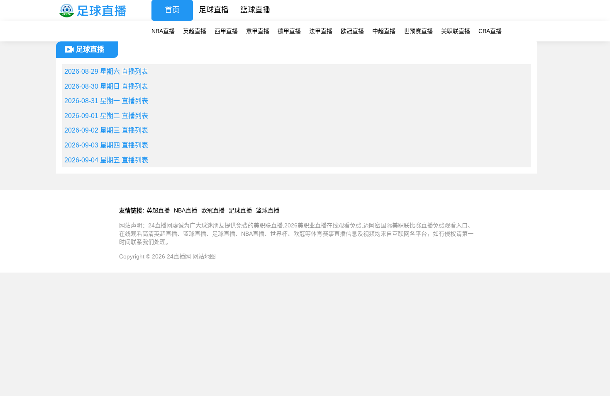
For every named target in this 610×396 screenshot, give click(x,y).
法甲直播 (320, 31)
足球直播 (214, 10)
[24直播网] (93, 18)
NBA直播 (163, 31)
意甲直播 (257, 31)
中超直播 (383, 31)
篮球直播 (255, 10)
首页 (172, 10)
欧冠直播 (352, 31)
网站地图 (204, 256)
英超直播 (194, 31)
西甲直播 (226, 31)
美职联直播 (455, 31)
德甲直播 (289, 31)
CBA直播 (490, 31)
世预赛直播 (418, 31)
